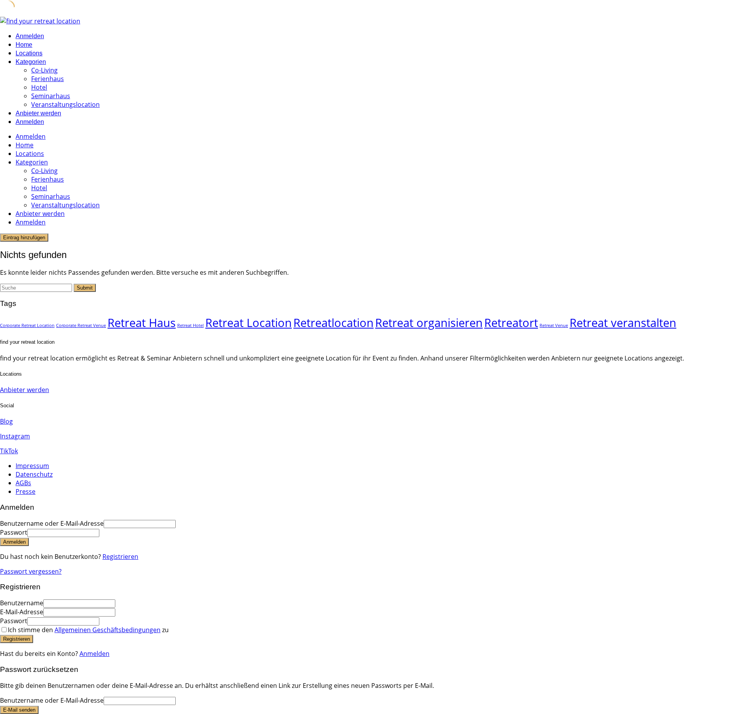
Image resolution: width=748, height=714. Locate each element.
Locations (29, 53)
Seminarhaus (50, 96)
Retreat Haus (142, 322)
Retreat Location (248, 322)
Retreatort (511, 322)
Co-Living (44, 70)
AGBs (23, 483)
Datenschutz (34, 474)
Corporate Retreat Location (27, 325)
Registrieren (120, 556)
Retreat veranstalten (623, 322)
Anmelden (94, 653)
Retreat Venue (554, 325)
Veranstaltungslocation (65, 104)
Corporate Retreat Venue (81, 325)
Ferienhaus (47, 78)
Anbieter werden (38, 113)
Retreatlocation (333, 322)
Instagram (15, 436)
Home (24, 44)
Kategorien (31, 61)
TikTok (9, 451)
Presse (25, 491)
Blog (6, 421)
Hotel (39, 87)
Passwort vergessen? (31, 571)
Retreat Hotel (190, 325)
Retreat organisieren (429, 322)
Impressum (32, 465)
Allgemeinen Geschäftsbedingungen (108, 630)
